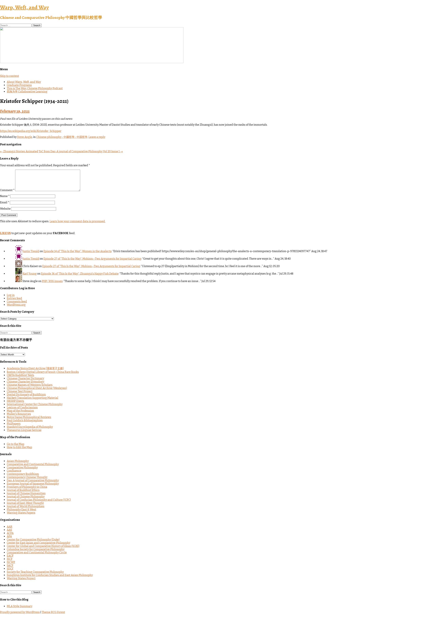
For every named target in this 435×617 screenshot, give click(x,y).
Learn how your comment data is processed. (77, 221)
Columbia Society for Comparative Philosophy (35, 549)
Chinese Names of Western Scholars (30, 384)
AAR (9, 526)
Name (5, 196)
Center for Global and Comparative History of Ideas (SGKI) (43, 546)
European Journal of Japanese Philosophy (33, 483)
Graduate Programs (19, 85)
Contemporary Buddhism (23, 474)
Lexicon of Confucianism (22, 407)
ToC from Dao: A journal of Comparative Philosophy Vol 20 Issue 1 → (81, 151)
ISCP (9, 559)
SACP (10, 565)
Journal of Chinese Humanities (26, 493)
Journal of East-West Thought (25, 503)
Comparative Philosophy (22, 467)
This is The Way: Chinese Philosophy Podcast (35, 88)
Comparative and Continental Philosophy (33, 464)
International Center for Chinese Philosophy (35, 404)
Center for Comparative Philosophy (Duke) (33, 539)
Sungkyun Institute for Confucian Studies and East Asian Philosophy (50, 575)
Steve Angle (24, 137)
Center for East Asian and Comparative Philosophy (38, 542)
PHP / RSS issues (52, 281)
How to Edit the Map (19, 447)
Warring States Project (21, 578)
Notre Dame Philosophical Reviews (29, 417)
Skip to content (9, 76)
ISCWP (11, 562)
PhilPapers (14, 423)
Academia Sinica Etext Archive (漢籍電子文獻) (35, 368)
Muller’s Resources (19, 414)
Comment (7, 190)
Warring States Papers (21, 512)
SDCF (10, 568)
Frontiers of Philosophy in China (27, 486)
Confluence (14, 470)
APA (9, 536)
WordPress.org (16, 304)
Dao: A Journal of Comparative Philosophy (33, 480)
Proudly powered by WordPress (20, 612)
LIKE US (5, 233)
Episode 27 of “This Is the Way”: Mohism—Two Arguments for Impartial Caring (92, 258)
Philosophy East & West (21, 509)
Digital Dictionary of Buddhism (26, 394)
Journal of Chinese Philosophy (26, 496)
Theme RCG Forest (53, 612)
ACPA (10, 533)
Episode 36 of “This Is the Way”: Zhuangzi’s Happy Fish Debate (79, 273)
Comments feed (17, 301)
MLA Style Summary (19, 606)
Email (4, 202)
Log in (11, 295)
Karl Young (30, 273)
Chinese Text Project (19, 391)
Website (5, 208)
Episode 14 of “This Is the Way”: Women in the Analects (77, 251)
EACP (10, 555)
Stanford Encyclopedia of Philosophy (30, 426)
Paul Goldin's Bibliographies (25, 420)
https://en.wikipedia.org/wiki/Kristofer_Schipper (30, 131)
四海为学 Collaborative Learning (27, 91)
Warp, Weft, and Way (24, 7)
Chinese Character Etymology (25, 381)
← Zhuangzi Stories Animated (19, 151)
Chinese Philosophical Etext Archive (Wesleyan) (37, 388)
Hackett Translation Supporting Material (32, 397)
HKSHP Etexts (15, 401)
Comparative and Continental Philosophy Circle (37, 552)
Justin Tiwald (31, 251)
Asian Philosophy (18, 461)
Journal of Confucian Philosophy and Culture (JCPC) (39, 499)
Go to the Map (15, 444)
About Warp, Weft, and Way (24, 81)
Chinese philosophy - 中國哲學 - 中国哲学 (62, 137)
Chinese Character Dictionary (25, 378)
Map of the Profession (20, 410)
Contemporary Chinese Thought (27, 477)
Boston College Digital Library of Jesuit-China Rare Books (43, 372)
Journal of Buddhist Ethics (23, 490)
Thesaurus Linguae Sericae (24, 430)
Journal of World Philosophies (25, 506)
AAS (9, 529)
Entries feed (14, 298)
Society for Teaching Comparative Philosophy (35, 571)
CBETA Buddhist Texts (20, 375)
